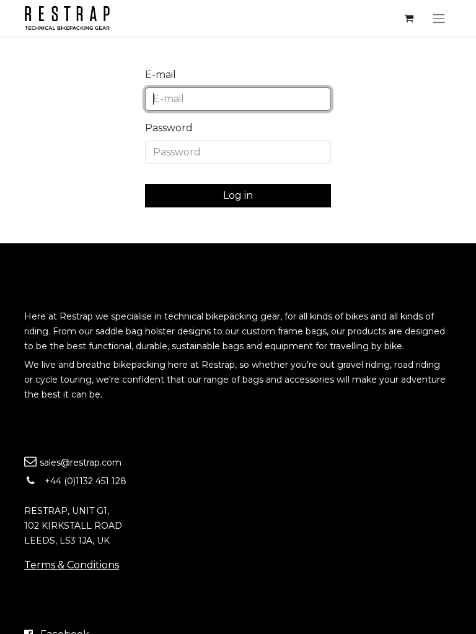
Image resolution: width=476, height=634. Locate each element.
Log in (238, 195)
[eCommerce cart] (408, 18)
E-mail (160, 74)
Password (169, 128)
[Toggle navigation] (439, 18)
